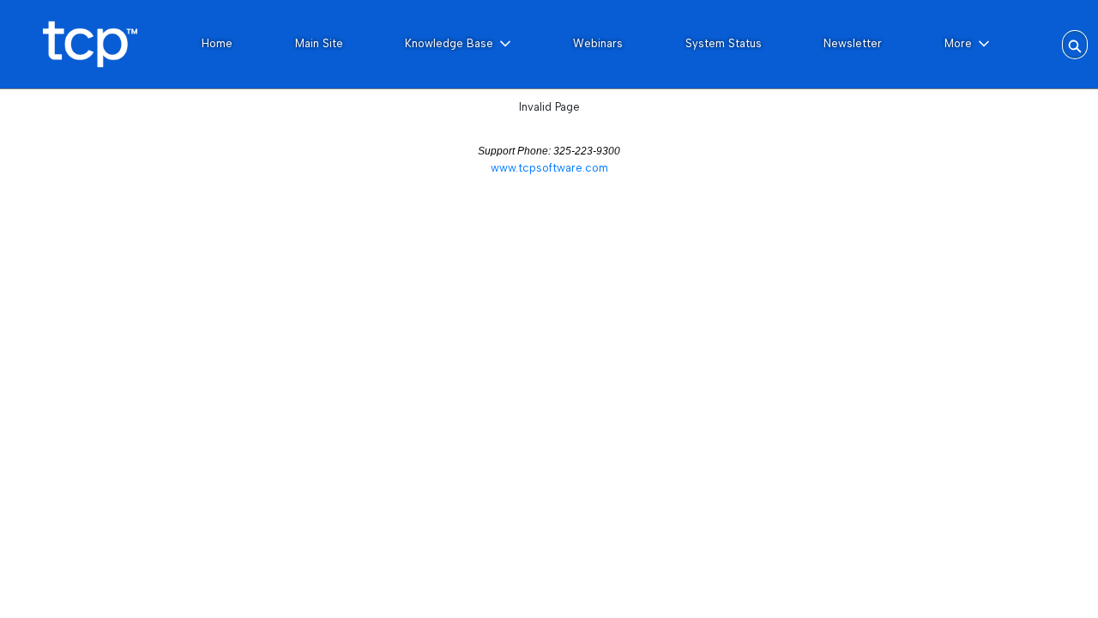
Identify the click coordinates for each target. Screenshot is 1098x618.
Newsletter (853, 43)
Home (217, 43)
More (958, 43)
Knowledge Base (449, 43)
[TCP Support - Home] (89, 44)
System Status (723, 43)
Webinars (598, 43)
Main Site (319, 43)
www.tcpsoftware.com (549, 167)
